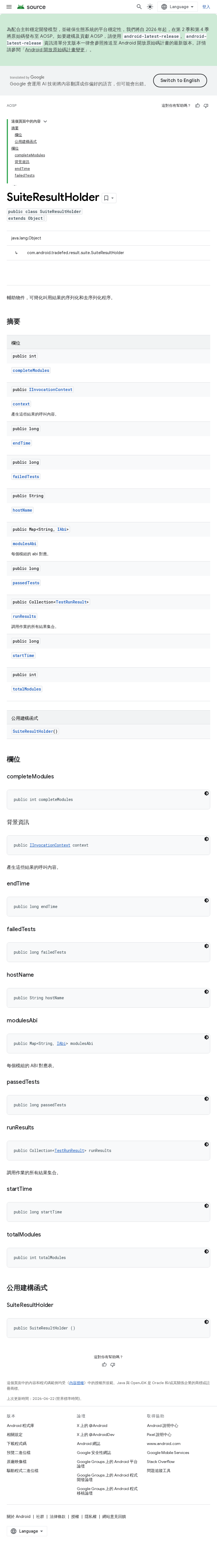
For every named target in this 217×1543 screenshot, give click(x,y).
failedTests (26, 476)
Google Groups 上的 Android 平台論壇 (107, 1464)
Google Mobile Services (168, 1452)
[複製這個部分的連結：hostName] (39, 975)
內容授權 (76, 1382)
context (21, 404)
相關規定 (15, 1434)
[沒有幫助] (206, 105)
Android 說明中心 (162, 1425)
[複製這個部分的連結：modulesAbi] (43, 1021)
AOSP (11, 105)
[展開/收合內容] (45, 121)
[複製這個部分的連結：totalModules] (46, 1235)
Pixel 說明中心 (159, 1434)
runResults (24, 616)
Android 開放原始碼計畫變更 (55, 50)
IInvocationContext (50, 389)
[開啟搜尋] (139, 6)
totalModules (27, 689)
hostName (22, 510)
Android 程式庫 (20, 1425)
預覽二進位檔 (19, 1452)
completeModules (31, 370)
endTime (22, 443)
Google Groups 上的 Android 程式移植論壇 (107, 1491)
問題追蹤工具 (159, 1470)
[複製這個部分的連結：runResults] (39, 1128)
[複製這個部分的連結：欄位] (26, 759)
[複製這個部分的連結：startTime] (38, 1189)
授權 (75, 1516)
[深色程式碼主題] (206, 793)
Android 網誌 (88, 1443)
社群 (40, 1516)
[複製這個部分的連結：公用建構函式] (53, 1288)
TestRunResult (71, 602)
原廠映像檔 (17, 1461)
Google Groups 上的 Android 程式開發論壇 (107, 1477)
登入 (206, 6)
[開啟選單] (9, 7)
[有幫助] (197, 105)
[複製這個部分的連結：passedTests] (45, 1082)
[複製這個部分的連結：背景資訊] (34, 822)
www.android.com (164, 1443)
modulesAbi (24, 543)
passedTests (26, 582)
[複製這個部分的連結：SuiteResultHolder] (59, 1305)
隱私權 (91, 1516)
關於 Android (19, 1516)
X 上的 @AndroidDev (95, 1434)
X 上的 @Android (92, 1425)
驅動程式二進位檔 (22, 1470)
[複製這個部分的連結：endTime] (35, 884)
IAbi (61, 529)
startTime (23, 655)
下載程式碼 (17, 1443)
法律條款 (58, 1516)
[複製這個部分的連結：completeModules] (59, 777)
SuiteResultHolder (33, 731)
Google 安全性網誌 (94, 1452)
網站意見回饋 (114, 1516)
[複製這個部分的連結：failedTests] (41, 929)
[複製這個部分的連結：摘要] (26, 322)
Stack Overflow (161, 1461)
